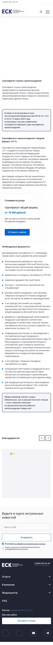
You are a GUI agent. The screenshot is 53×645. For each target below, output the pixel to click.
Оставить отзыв (26, 620)
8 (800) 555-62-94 (10, 2)
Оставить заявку (17, 232)
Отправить (27, 537)
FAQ (4, 600)
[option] (26, 473)
